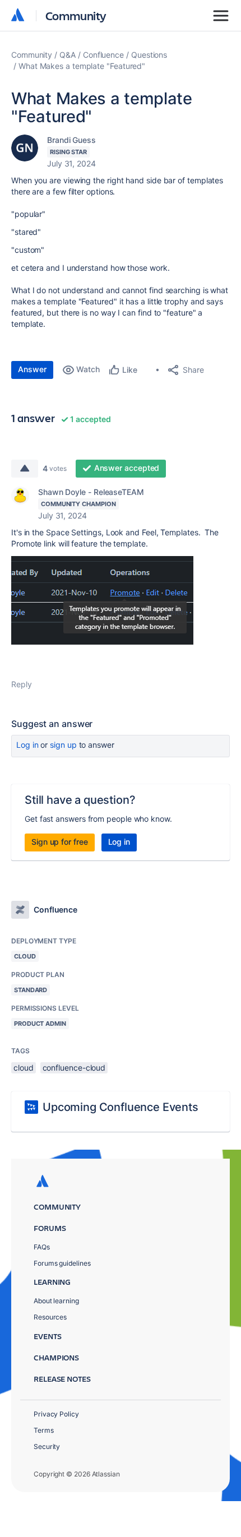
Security (47, 1446)
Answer (32, 369)
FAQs (42, 1247)
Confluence (103, 54)
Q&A (67, 54)
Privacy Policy (56, 1414)
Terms (44, 1430)
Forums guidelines (62, 1263)
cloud (23, 1067)
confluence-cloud (74, 1067)
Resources (50, 1317)
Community (75, 15)
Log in (27, 744)
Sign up (63, 744)
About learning (56, 1301)
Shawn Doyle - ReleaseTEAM (91, 492)
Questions (149, 54)
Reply (21, 684)
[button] (102, 600)
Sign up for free (59, 841)
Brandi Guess (71, 140)
